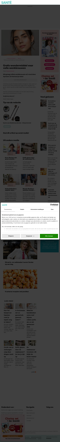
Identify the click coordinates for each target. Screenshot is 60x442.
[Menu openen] (48, 2)
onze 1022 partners (11, 217)
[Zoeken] (57, 2)
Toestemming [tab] (8, 209)
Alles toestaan (49, 236)
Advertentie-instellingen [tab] (37, 209)
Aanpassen (29, 236)
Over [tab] (52, 209)
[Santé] (6, 2)
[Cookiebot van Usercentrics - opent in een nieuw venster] (51, 205)
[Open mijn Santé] (53, 2)
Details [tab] (22, 209)
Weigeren (11, 236)
